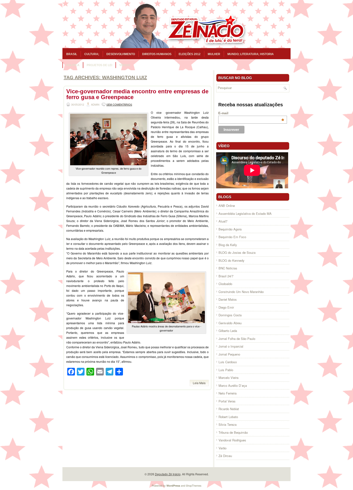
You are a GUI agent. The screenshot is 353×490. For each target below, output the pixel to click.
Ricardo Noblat (229, 409)
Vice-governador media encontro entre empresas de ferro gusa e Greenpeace (137, 94)
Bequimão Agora (230, 229)
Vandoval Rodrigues (232, 440)
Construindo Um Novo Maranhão (241, 291)
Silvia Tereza (228, 424)
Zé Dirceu (225, 455)
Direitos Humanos (156, 54)
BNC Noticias (228, 268)
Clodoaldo (225, 283)
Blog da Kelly (228, 244)
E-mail (251, 113)
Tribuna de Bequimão (233, 432)
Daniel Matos (228, 299)
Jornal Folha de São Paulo (237, 338)
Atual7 (223, 221)
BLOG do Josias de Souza (237, 252)
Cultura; (91, 54)
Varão (222, 448)
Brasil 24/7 (226, 276)
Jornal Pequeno (229, 354)
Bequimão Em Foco (232, 237)
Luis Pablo (226, 370)
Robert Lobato (228, 416)
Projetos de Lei (99, 65)
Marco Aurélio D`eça (233, 385)
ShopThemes (193, 485)
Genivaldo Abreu (230, 323)
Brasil (71, 54)
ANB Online (227, 205)
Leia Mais (199, 383)
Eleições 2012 (190, 54)
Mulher (214, 54)
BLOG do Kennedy (231, 260)
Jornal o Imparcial (231, 346)
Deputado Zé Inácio (168, 474)
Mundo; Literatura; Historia (250, 54)
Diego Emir (226, 307)
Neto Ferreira (228, 393)
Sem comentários (119, 104)
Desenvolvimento (120, 54)
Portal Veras (227, 401)
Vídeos (124, 65)
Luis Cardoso (228, 362)
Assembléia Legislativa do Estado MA (245, 213)
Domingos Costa (230, 315)
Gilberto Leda (228, 330)
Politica (72, 65)
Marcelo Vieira (228, 377)
